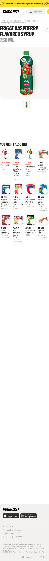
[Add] (7, 156)
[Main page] (11, 13)
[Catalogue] (24, 11)
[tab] (26, 104)
